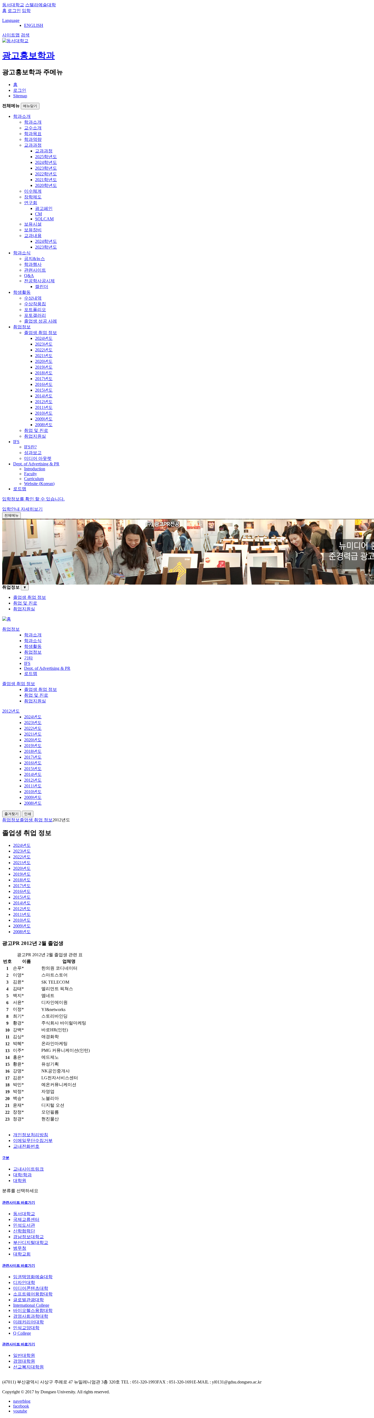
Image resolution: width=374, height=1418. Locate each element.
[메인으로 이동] (6, 619)
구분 (5, 1158)
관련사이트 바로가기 (18, 1202)
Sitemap (20, 95)
